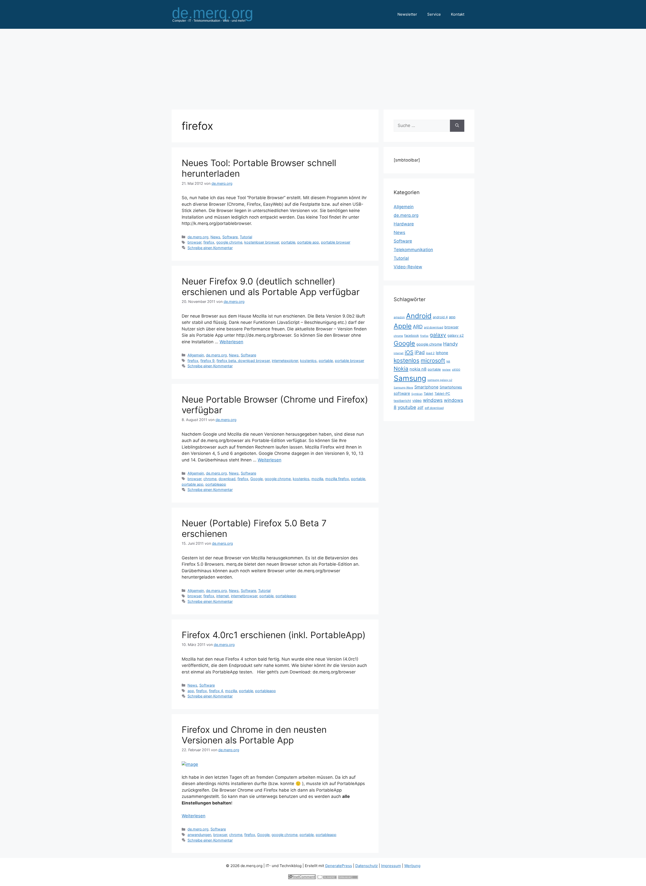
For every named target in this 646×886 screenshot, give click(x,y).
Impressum (391, 865)
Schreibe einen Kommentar (210, 248)
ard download (433, 327)
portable (288, 242)
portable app (308, 242)
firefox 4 (216, 691)
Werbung (412, 865)
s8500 (456, 369)
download (227, 479)
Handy (450, 344)
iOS (409, 352)
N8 (448, 361)
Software (230, 237)
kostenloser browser (261, 242)
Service (434, 14)
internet (222, 596)
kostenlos (308, 360)
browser (194, 242)
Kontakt (457, 14)
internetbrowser (244, 596)
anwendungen (199, 834)
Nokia (401, 368)
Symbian (416, 394)
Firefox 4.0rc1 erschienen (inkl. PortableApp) (274, 635)
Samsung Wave (403, 387)
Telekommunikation (413, 249)
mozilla (317, 479)
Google (256, 479)
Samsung (410, 378)
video (417, 400)
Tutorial (246, 237)
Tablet (428, 394)
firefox (208, 242)
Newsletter (407, 14)
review (446, 369)
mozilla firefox (337, 479)
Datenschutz (366, 865)
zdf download (434, 408)
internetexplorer (285, 360)
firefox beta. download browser (243, 360)
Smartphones (451, 387)
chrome (210, 479)
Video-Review (408, 266)
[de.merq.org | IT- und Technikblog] (218, 14)
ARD (418, 327)
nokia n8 (418, 369)
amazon (399, 317)
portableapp (215, 484)
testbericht (402, 401)
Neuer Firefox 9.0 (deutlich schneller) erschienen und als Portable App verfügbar (271, 286)
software (402, 393)
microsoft (433, 360)
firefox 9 (207, 360)
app (190, 691)
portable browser (335, 242)
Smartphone (426, 386)
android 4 (440, 317)
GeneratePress (338, 865)
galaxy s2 (455, 335)
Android (419, 315)
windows (433, 400)
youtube (407, 407)
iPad (420, 352)
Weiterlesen (231, 341)
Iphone (442, 352)
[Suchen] (457, 126)
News (215, 237)
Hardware (404, 223)
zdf (420, 407)
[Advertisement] (323, 66)
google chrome (229, 242)
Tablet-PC (442, 394)
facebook (411, 335)
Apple (403, 326)
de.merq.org (197, 237)
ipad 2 (430, 353)
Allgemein (195, 355)
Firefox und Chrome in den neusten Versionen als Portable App (254, 734)
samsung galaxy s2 (439, 380)
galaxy (438, 335)
